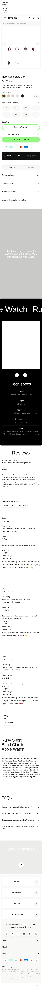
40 (16, 108)
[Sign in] (33, 18)
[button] (5, 486)
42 (35, 108)
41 (26, 108)
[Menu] (5, 18)
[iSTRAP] (12, 18)
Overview (30, 167)
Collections (11, 23)
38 (6, 108)
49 (35, 114)
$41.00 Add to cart (21, 139)
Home (4, 23)
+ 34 (35, 96)
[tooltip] (26, 468)
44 (6, 114)
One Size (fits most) (21, 127)
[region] (21, 494)
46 (26, 114)
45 (16, 114)
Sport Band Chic (21, 23)
